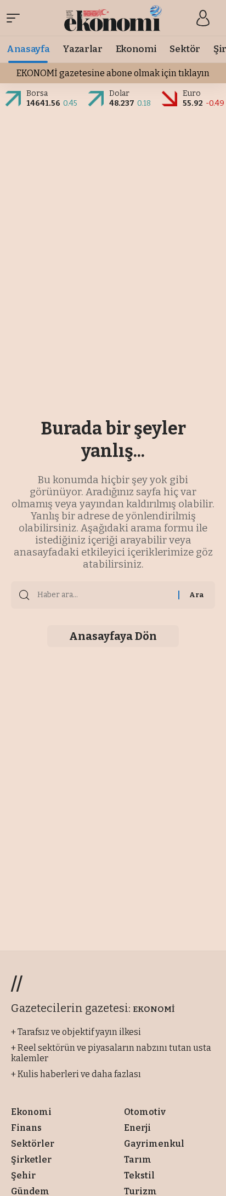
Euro (192, 93)
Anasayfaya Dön (113, 636)
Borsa (37, 93)
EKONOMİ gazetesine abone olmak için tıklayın (113, 73)
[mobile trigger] (16, 18)
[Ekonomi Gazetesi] (113, 18)
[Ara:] (103, 595)
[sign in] (203, 18)
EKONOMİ (153, 1009)
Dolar (119, 93)
